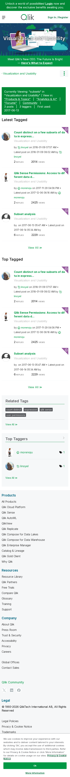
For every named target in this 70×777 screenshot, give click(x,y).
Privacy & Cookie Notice (17, 726)
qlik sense (46, 409)
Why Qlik (7, 561)
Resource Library (12, 576)
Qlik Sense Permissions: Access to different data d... (39, 175)
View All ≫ (35, 247)
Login (49, 3)
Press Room (9, 630)
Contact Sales (10, 667)
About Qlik (8, 624)
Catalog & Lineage (13, 550)
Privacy (6, 646)
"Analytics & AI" (47, 99)
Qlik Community (13, 682)
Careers (6, 651)
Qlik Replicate (10, 529)
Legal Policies (10, 721)
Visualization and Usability (34, 38)
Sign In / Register (58, 17)
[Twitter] (4, 690)
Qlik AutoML (9, 518)
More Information (35, 773)
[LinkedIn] (11, 690)
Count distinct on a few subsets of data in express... (39, 134)
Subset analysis (25, 214)
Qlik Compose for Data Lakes (20, 534)
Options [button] (64, 73)
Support (7, 609)
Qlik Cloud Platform (13, 507)
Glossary (7, 598)
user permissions (15, 415)
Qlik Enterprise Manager (16, 545)
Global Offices (10, 662)
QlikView (7, 523)
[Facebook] (18, 690)
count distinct (13, 409)
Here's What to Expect (36, 63)
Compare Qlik (10, 593)
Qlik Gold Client (11, 556)
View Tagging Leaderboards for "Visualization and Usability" (35, 437)
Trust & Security (11, 635)
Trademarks (9, 732)
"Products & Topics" (17, 99)
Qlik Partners (9, 582)
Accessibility (9, 640)
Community (30, 103)
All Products (9, 501)
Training (6, 604)
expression (30, 409)
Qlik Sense (8, 512)
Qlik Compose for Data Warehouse (23, 539)
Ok (35, 765)
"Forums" (10, 103)
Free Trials (8, 587)
